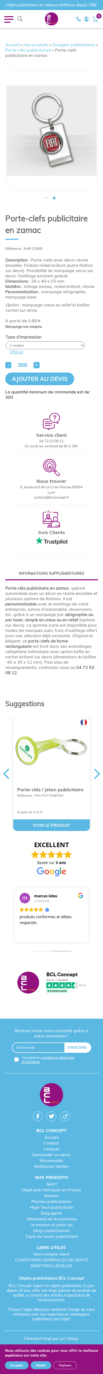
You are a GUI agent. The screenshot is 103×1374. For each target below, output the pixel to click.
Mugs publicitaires (51, 1230)
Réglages (65, 1365)
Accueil (12, 44)
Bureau (51, 1195)
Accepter (16, 1365)
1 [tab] (46, 198)
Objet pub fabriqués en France (51, 1189)
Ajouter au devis (40, 379)
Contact (51, 1143)
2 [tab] (54, 198)
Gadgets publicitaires (74, 44)
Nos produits (36, 44)
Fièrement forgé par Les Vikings (51, 1338)
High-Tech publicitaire (51, 1207)
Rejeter (41, 1365)
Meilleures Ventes (51, 1166)
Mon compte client (51, 1254)
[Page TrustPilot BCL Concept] (52, 983)
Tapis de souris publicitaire (51, 1236)
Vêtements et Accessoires (51, 1218)
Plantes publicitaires (51, 1201)
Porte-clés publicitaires (28, 50)
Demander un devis (51, 1154)
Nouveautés (51, 1160)
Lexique (51, 1148)
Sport (51, 1184)
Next (97, 774)
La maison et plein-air (51, 1224)
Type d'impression (23, 336)
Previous (6, 774)
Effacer (17, 352)
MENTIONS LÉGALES (51, 1265)
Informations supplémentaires (51, 573)
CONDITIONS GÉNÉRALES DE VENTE (51, 1259)
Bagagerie (51, 1213)
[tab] (51, 573)
